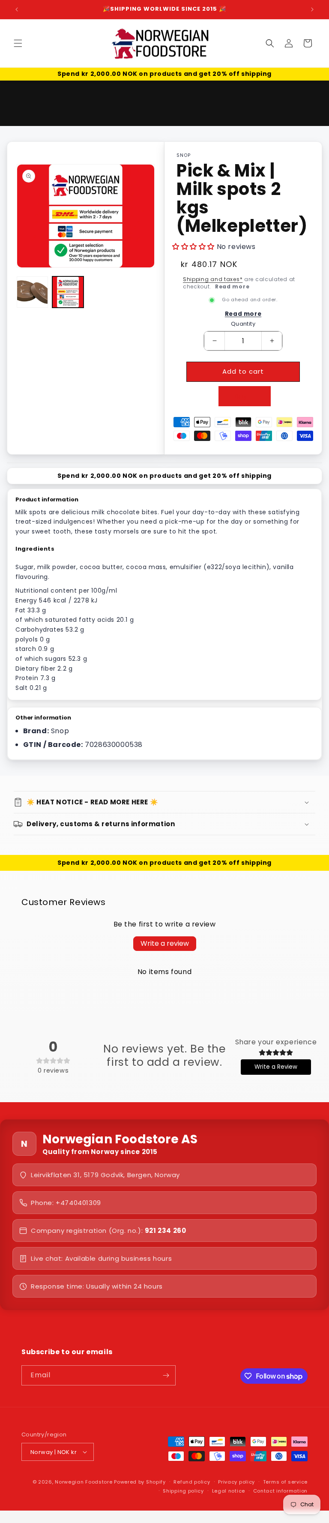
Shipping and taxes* (212, 279)
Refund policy (191, 1481)
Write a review (165, 943)
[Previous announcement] (16, 9)
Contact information (280, 1490)
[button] (18, 43)
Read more (232, 286)
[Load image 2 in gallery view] (68, 292)
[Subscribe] (165, 1375)
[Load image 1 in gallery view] (32, 292)
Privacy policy (236, 1481)
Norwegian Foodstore (83, 1481)
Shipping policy (183, 1490)
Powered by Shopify (140, 1481)
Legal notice (228, 1490)
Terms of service (285, 1481)
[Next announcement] (312, 9)
